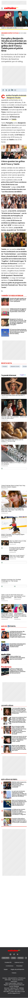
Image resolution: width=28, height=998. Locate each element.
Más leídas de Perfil (9, 779)
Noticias (20, 958)
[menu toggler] (2, 8)
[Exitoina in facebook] (14, 954)
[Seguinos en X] (17, 954)
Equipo (6, 969)
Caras (13, 958)
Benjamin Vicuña (15, 366)
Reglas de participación (17, 969)
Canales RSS (8, 962)
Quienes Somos (19, 962)
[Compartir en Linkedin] (12, 90)
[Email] (15, 90)
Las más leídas (7, 706)
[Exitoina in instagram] (10, 954)
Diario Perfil (5, 958)
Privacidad (19, 966)
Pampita (5, 366)
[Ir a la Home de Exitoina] (11, 8)
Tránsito (14, 973)
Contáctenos (9, 966)
